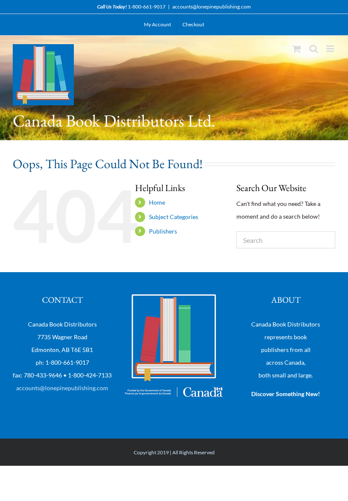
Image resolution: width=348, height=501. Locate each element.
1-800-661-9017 (147, 6)
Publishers (163, 231)
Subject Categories (173, 216)
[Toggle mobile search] (313, 48)
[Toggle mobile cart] (296, 48)
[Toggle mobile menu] (330, 48)
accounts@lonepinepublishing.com (211, 6)
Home (157, 202)
